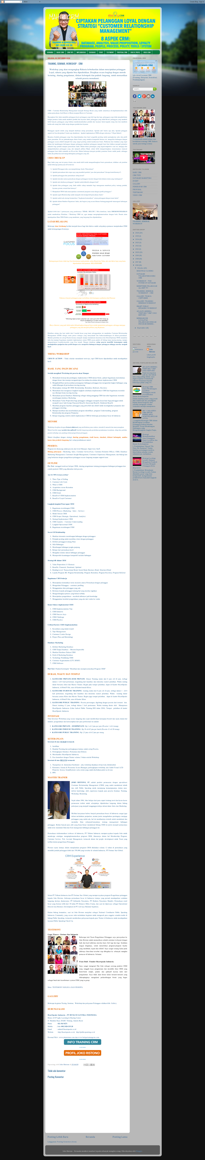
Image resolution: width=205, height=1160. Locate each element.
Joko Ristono (152, 350)
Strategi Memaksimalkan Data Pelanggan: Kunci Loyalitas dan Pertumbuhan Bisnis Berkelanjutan (145, 439)
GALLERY (136, 184)
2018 (137, 259)
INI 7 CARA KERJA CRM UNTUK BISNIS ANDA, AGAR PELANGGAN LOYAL (149, 414)
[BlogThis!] (87, 1065)
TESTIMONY (110, 52)
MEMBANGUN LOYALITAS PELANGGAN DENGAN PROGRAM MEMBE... (146, 321)
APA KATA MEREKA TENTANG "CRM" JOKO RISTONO (147, 313)
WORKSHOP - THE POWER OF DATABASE (146, 282)
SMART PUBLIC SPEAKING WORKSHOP (147, 307)
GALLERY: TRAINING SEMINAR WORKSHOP (146, 302)
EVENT (101, 52)
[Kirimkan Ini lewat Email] (85, 1065)
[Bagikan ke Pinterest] (94, 1065)
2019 (137, 255)
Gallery (114, 1003)
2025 (137, 236)
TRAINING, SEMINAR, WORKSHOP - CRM (145, 292)
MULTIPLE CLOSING (145, 271)
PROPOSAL (137, 189)
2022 (137, 246)
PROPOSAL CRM (122, 52)
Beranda (90, 1136)
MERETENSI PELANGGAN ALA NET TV (147, 287)
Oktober (140, 268)
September (141, 328)
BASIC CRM (60, 52)
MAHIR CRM (64, 17)
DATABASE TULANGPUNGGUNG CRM (146, 276)
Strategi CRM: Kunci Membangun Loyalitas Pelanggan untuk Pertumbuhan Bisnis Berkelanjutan (145, 391)
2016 (137, 265)
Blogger (139, 1151)
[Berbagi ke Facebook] (91, 1065)
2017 (137, 262)
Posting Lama (120, 1136)
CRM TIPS (70, 52)
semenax (135, 347)
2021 (137, 249)
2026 (137, 233)
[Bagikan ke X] (89, 1065)
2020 (137, 252)
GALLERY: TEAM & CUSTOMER (144, 297)
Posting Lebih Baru (58, 1136)
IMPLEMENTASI (81, 52)
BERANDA (50, 52)
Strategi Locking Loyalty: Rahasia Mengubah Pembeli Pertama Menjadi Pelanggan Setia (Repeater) (145, 463)
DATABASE (92, 52)
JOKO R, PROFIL (135, 52)
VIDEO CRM (146, 52)
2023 (137, 242)
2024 (137, 239)
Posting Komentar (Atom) (67, 1142)
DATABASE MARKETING (142, 178)
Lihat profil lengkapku (151, 356)
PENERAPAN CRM (140, 187)
